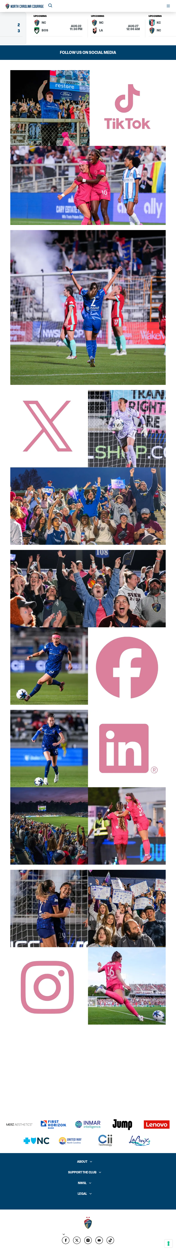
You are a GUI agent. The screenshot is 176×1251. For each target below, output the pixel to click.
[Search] (50, 5)
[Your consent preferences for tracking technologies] (168, 1243)
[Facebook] (66, 1240)
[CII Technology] (105, 1141)
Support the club (82, 1172)
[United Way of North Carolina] (71, 1140)
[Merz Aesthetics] (19, 1124)
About (82, 1162)
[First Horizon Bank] (54, 1124)
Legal (82, 1194)
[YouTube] (99, 1240)
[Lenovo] (157, 1124)
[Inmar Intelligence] (88, 1124)
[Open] (168, 6)
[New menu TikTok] (110, 1240)
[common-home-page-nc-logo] (24, 6)
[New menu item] (77, 1240)
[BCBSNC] (36, 1141)
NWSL (82, 1183)
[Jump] (122, 1124)
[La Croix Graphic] (139, 1141)
